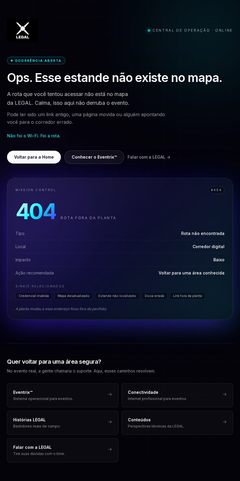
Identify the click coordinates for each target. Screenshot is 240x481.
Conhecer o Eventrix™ (94, 156)
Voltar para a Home (34, 156)
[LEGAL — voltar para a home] (22, 30)
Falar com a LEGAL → (149, 156)
